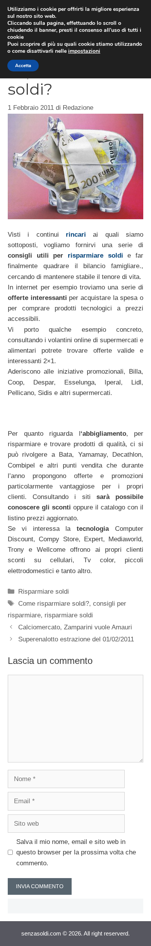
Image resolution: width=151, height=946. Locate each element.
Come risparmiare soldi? (53, 603)
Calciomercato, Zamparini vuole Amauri (75, 627)
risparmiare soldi (95, 255)
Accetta (23, 65)
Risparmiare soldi (43, 591)
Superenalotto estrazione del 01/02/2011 (76, 639)
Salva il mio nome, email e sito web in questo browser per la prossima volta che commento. (76, 852)
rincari (76, 234)
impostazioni (84, 51)
